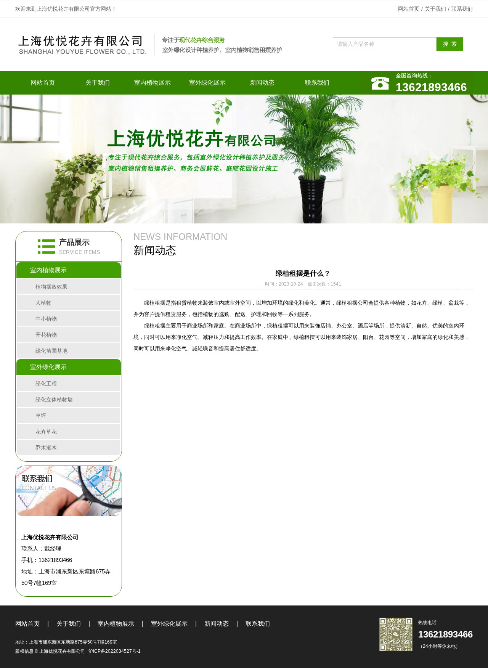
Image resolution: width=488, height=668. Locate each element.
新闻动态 (262, 82)
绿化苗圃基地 (51, 351)
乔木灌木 (46, 448)
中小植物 (46, 319)
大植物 (43, 303)
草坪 (40, 416)
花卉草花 (46, 432)
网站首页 (408, 9)
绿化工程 (46, 384)
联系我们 (462, 9)
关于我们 (435, 9)
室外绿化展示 (207, 82)
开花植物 (46, 335)
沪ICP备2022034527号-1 (114, 651)
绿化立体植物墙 (54, 400)
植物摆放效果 (51, 287)
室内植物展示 (152, 82)
